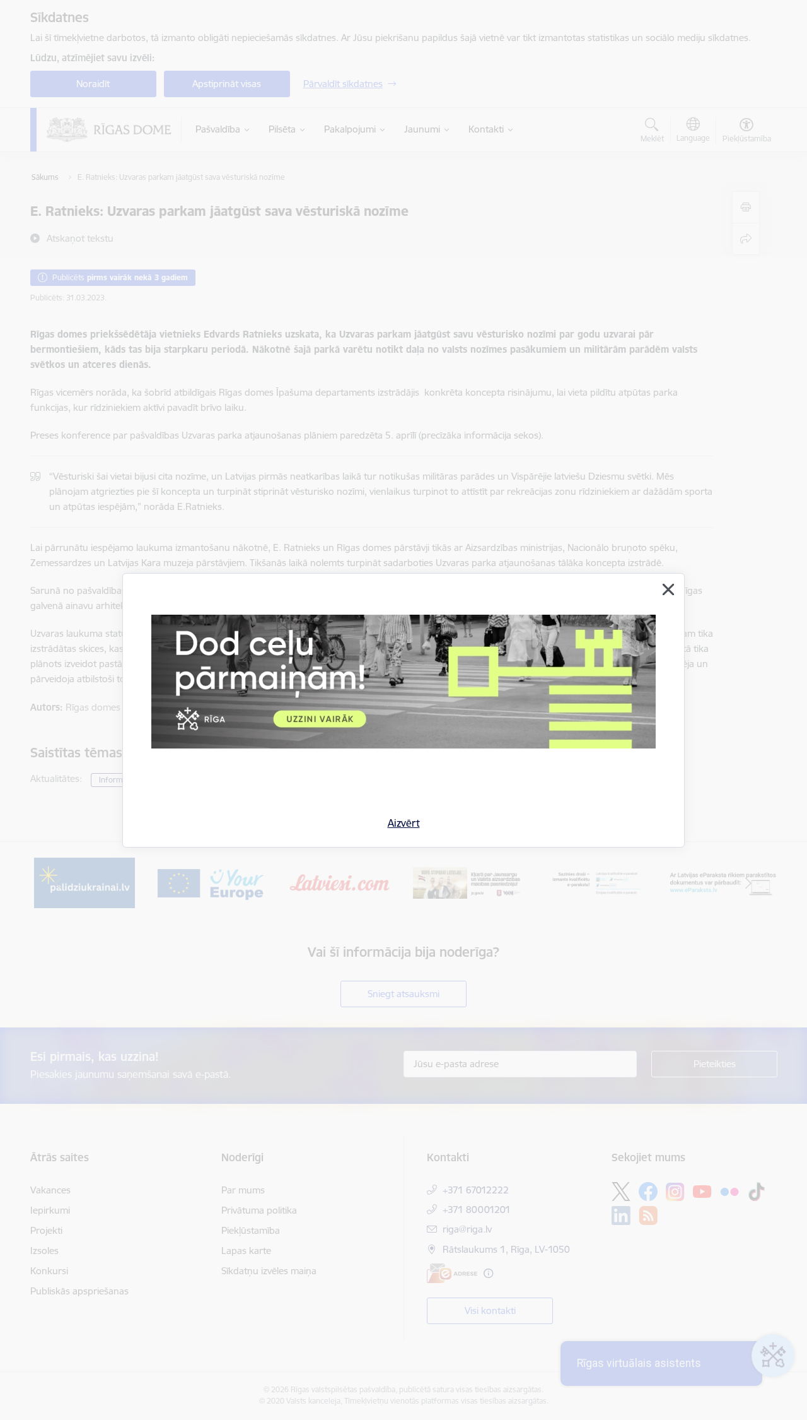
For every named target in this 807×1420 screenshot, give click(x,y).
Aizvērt (404, 823)
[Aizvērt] (668, 589)
